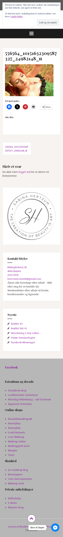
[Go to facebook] (55, 527)
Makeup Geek (16, 483)
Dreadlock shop (17, 390)
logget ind (25, 171)
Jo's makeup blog (18, 469)
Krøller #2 (16, 323)
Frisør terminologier (23, 337)
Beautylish (14, 427)
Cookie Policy (16, 16)
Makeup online (17, 441)
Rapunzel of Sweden (20, 403)
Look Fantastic (16, 432)
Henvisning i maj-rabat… (26, 333)
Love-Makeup (16, 436)
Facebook (11, 367)
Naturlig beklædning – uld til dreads (29, 399)
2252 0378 (12, 274)
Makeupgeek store (19, 445)
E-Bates (12, 502)
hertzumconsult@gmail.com (24, 278)
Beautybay (14, 423)
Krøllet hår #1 (19, 328)
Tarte (11, 454)
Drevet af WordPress (20, 526)
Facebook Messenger (23, 342)
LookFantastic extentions (23, 394)
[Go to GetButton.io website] (55, 534)
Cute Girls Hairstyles (20, 478)
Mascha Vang (16, 507)
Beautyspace (15, 474)
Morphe (12, 450)
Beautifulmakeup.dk (20, 418)
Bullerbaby (14, 498)
